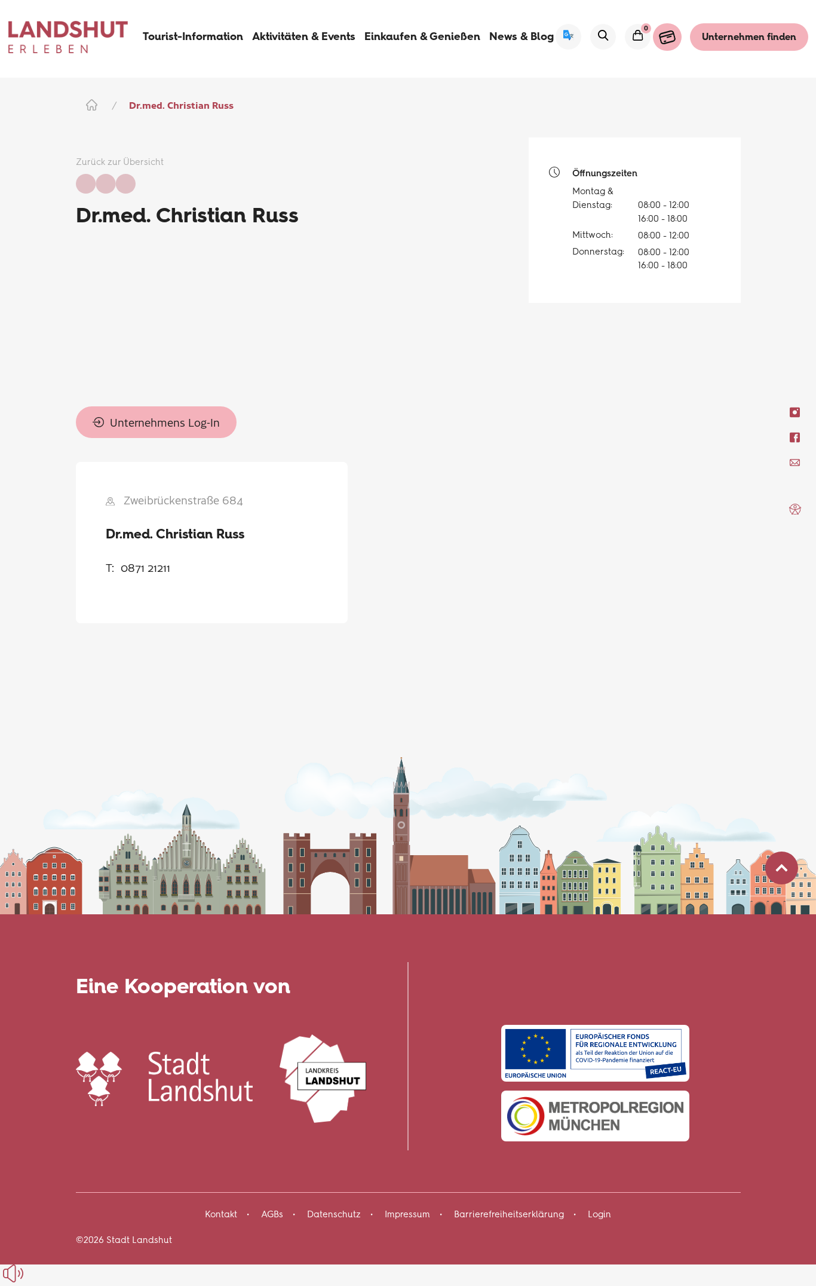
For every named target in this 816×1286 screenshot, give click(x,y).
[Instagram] (795, 412)
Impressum (407, 1214)
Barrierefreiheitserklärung (509, 1214)
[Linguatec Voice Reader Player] (40, 1273)
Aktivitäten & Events (303, 36)
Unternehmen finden (749, 36)
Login (599, 1214)
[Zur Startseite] (68, 37)
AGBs (272, 1214)
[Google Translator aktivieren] (568, 37)
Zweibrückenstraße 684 (183, 499)
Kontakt (221, 1214)
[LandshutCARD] (667, 37)
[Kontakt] (795, 462)
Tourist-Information (193, 36)
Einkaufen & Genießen (422, 36)
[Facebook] (795, 437)
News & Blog (521, 36)
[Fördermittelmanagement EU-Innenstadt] (595, 1053)
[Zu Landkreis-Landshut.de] (323, 1077)
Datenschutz (334, 1214)
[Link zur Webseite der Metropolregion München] (595, 1116)
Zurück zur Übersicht (120, 162)
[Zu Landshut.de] (164, 1077)
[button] (795, 509)
